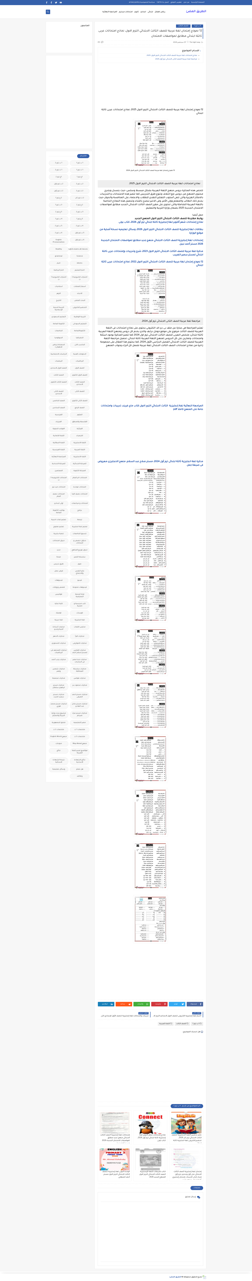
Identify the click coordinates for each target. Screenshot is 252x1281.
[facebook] (51, 3)
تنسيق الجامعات (79, 534)
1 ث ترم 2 (58, 170)
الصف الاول (79, 368)
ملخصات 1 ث (79, 730)
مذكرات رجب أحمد (58, 660)
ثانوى (136, 12)
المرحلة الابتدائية (79, 464)
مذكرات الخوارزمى (80, 643)
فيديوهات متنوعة (80, 587)
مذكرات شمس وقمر (58, 670)
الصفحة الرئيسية (197, 2)
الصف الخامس (59, 401)
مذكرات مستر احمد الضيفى (79, 696)
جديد (59, 550)
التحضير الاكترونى (80, 308)
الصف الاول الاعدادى (58, 368)
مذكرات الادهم (58, 636)
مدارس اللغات (79, 627)
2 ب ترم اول (58, 184)
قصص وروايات (59, 587)
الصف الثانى (79, 392)
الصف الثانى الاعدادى (58, 393)
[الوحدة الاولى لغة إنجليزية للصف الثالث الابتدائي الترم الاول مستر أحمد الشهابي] (114, 1159)
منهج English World (58, 737)
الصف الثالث (183, 26)
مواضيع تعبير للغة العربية (80, 752)
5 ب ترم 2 (58, 226)
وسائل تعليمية (58, 769)
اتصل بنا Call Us (163, 2)
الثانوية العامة (58, 324)
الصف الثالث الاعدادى (80, 383)
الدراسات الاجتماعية (59, 354)
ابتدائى (150, 12)
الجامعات (59, 331)
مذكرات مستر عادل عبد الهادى (79, 705)
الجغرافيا (79, 338)
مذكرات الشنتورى (59, 643)
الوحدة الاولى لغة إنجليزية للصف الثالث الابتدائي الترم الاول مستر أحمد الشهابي (116, 1174)
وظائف (80, 776)
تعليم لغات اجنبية (58, 520)
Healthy (59, 249)
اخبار (58, 263)
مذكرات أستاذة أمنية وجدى (59, 628)
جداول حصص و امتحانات (79, 542)
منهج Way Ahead (80, 744)
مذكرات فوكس (80, 678)
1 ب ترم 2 (58, 163)
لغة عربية (59, 620)
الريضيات (58, 361)
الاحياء (79, 294)
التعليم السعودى (58, 317)
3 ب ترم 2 (79, 212)
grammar (59, 256)
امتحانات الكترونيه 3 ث (59, 479)
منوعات (59, 744)
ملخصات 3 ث (79, 737)
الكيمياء (79, 436)
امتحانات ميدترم (126, 12)
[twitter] (56, 3)
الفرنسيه (58, 415)
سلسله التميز (79, 557)
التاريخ (58, 301)
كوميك (58, 613)
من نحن (186, 2)
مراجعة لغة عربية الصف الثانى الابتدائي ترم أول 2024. (176, 59)
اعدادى (143, 12)
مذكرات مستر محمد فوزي (58, 705)
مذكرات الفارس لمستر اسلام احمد (79, 651)
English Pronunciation (58, 241)
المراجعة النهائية (109, 12)
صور (79, 564)
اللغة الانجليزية (80, 443)
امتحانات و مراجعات (80, 503)
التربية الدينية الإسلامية (58, 309)
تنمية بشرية (59, 534)
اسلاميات (59, 287)
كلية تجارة (59, 604)
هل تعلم (79, 769)
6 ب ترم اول (79, 240)
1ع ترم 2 (59, 177)
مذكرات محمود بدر (79, 685)
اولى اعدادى (58, 503)
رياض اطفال (160, 12)
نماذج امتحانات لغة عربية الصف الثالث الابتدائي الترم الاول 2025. (171, 56)
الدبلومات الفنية (79, 354)
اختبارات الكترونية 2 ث (79, 278)
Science (80, 256)
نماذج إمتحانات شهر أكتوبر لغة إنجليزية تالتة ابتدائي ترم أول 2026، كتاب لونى (151, 1138)
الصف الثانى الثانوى (79, 401)
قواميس (58, 594)
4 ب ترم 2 (79, 226)
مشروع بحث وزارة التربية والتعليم (58, 714)
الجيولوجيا (59, 338)
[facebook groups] (47, 3)
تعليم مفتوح (58, 527)
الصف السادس (58, 408)
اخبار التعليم (80, 270)
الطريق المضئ (196, 11)
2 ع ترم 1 (58, 198)
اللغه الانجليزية (80, 457)
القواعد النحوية (59, 429)
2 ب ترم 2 (79, 184)
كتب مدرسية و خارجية (80, 605)
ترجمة (79, 520)
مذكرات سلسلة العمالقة (79, 670)
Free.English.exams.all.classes (79, 249)
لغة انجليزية (80, 620)
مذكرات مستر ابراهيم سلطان (58, 686)
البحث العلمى (79, 301)
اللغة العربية (164, 1024)
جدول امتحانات (59, 541)
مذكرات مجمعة (58, 678)
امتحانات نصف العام (59, 495)
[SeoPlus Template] (204, 1277)
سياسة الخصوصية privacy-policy (142, 2)
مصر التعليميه (80, 723)
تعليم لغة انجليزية (79, 527)
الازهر (59, 294)
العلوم (79, 415)
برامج (79, 510)
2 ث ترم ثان (79, 198)
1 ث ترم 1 (79, 170)
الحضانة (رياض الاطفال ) (58, 346)
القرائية (80, 429)
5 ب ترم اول (79, 233)
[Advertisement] (150, 85)
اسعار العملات (80, 287)
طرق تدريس (59, 564)
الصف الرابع (79, 408)
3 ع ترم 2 (58, 212)
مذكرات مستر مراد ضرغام (79, 714)
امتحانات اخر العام (79, 478)
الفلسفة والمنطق (79, 422)
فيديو (79, 580)
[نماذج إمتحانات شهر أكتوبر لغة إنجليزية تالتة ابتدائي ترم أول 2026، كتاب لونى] (150, 1123)
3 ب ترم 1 (197, 26)
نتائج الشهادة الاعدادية (79, 761)
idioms (79, 263)
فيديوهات (59, 580)
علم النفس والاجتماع (79, 572)
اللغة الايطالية (59, 443)
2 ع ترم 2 (79, 205)
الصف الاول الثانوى (79, 375)
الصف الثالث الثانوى (59, 382)
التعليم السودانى (79, 324)
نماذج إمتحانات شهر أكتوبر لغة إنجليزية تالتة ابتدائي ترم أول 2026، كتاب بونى (161, 222)
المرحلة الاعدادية (58, 464)
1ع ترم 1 (80, 177)
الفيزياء (59, 422)
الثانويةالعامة (79, 331)
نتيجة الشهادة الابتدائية (59, 761)
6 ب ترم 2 (58, 233)
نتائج (59, 751)
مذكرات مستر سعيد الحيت (58, 696)
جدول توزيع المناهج (80, 550)
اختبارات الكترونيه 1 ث (58, 278)
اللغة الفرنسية (58, 450)
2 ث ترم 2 (79, 191)
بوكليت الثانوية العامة (59, 512)
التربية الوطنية (80, 317)
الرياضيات (80, 361)
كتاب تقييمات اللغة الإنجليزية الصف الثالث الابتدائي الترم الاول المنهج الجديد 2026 (152, 1174)
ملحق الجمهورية (58, 723)
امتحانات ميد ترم (58, 487)
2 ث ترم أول (58, 191)
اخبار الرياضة (59, 270)
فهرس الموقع (176, 2)
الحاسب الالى (80, 345)
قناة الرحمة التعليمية (79, 595)
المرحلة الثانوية (80, 471)
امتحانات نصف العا (79, 494)
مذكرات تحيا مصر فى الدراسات (80, 661)
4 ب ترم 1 (58, 219)
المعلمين (59, 471)
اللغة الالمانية (58, 436)
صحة (58, 557)
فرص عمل (58, 571)
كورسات (79, 613)
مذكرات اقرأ (79, 636)
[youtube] (61, 3)
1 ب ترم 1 (79, 163)
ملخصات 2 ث (58, 730)
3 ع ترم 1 (79, 219)
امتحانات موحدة (79, 487)
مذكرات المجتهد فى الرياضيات (59, 651)
